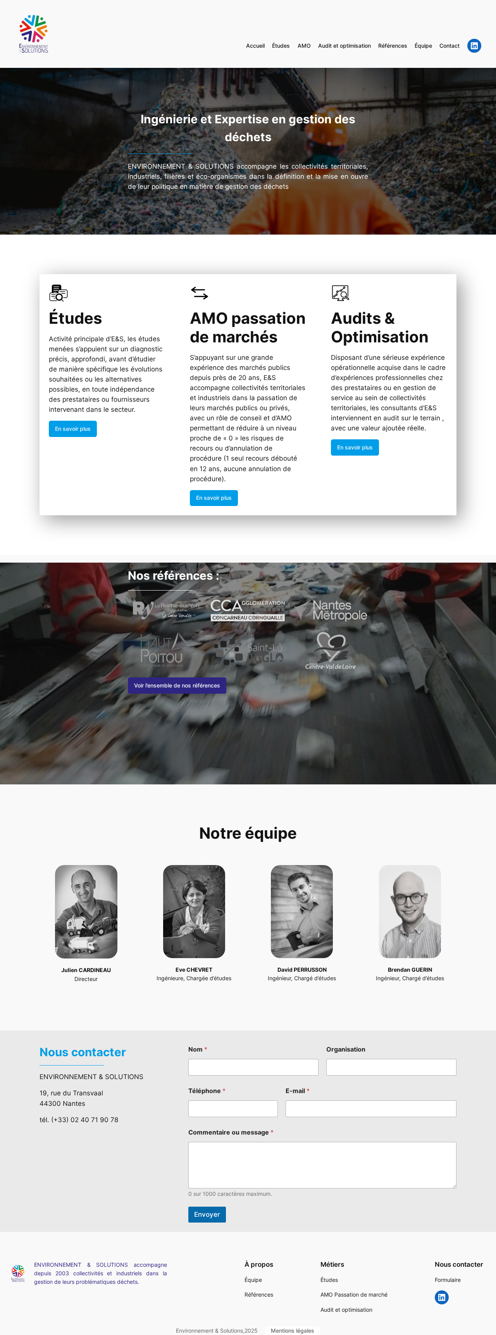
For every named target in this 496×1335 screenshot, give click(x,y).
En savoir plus (73, 428)
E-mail (298, 1091)
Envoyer (207, 1214)
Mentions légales (292, 1330)
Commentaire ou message (231, 1132)
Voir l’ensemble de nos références (177, 685)
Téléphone (207, 1091)
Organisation (345, 1049)
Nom (197, 1049)
